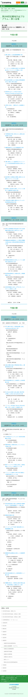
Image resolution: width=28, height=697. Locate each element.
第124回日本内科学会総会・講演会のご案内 (12, 616)
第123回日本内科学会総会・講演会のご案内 (12, 614)
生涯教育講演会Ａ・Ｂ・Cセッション (10, 619)
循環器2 (14, 123)
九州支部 (4, 670)
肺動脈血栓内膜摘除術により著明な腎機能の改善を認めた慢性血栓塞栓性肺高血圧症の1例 (15, 242)
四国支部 (4, 667)
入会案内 (2, 676)
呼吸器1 (14, 317)
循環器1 (14, 44)
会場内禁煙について (5, 679)
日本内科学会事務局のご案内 (11, 677)
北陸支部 (4, 637)
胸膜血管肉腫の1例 (9, 515)
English (2, 677)
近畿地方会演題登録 (8, 654)
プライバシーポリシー (10, 676)
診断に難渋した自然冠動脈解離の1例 (13, 54)
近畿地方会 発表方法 (8, 656)
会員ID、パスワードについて (21, 4)
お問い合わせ (13, 679)
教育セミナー (6, 659)
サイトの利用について (5, 681)
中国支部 (4, 665)
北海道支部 (5, 622)
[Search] (25, 3)
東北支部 (4, 625)
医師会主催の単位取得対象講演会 (11, 662)
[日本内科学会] (6, 3)
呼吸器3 (14, 493)
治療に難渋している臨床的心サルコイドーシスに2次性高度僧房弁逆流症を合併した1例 (15, 163)
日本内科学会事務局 (14, 684)
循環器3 (14, 218)
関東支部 (4, 628)
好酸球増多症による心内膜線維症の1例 (14, 147)
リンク (24, 676)
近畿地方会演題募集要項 (9, 648)
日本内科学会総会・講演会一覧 (9, 611)
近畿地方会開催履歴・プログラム (11, 645)
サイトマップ (19, 676)
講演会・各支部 (5, 608)
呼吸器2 (14, 423)
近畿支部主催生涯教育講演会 (10, 643)
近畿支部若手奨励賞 (8, 651)
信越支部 (4, 631)
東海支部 (4, 634)
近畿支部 (4, 640)
